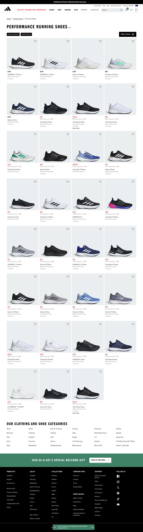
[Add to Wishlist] (35, 42)
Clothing (32, 433)
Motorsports (76, 445)
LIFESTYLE (95, 10)
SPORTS (84, 10)
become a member (128, 5)
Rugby (74, 437)
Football (32, 437)
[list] (63, 34)
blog (103, 5)
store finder (97, 5)
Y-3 (95, 437)
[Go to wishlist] (131, 10)
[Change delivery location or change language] (136, 6)
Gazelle (118, 433)
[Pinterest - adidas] (126, 493)
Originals (97, 429)
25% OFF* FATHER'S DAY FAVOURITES (31, 10)
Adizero (97, 441)
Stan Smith (98, 445)
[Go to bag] (136, 10)
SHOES (51, 10)
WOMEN (68, 10)
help (108, 5)
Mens (9, 429)
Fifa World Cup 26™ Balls (125, 441)
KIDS (76, 10)
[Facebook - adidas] (126, 476)
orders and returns (116, 5)
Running (32, 441)
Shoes (31, 429)
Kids (8, 437)
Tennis (52, 441)
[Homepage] (7, 8)
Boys (8, 445)
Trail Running (77, 441)
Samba (118, 429)
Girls (8, 441)
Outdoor (53, 433)
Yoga (74, 433)
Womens (10, 433)
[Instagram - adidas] (126, 482)
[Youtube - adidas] (126, 505)
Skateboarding (55, 445)
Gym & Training (56, 429)
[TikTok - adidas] (126, 499)
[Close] (55, 527)
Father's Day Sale (122, 445)
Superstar (119, 437)
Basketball (32, 445)
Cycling (75, 429)
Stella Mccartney (100, 433)
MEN (59, 10)
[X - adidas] (126, 488)
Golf (51, 437)
